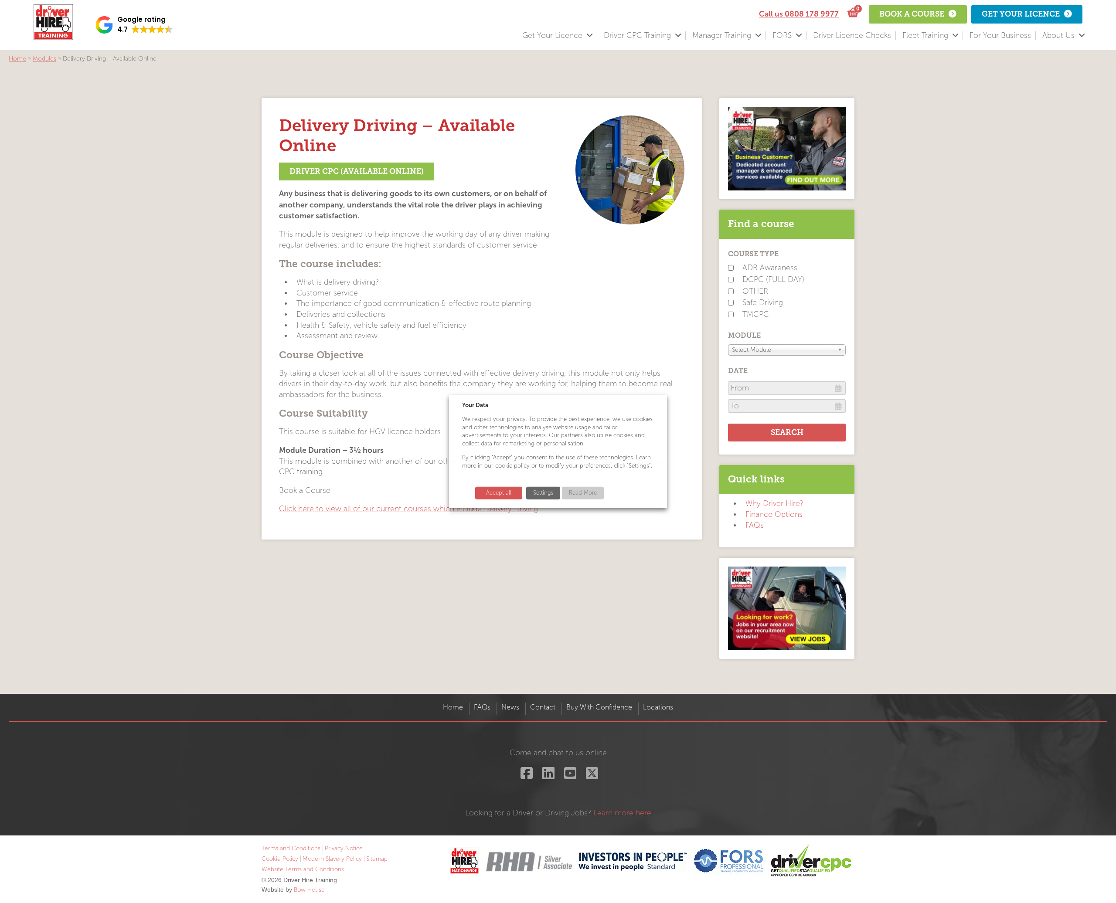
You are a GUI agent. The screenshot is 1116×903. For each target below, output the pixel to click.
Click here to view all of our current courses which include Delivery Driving (408, 509)
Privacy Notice (344, 848)
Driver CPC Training (637, 35)
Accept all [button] (498, 493)
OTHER (755, 291)
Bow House (309, 889)
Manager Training (721, 35)
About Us (1058, 35)
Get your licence (1021, 14)
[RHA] (529, 861)
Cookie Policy (280, 858)
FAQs (754, 525)
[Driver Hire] (464, 861)
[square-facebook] (525, 776)
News (510, 707)
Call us (799, 14)
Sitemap (377, 858)
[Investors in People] (633, 861)
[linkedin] (547, 776)
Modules (44, 58)
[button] (134, 25)
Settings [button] (543, 493)
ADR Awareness (769, 268)
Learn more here (622, 813)
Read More (583, 493)
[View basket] (851, 13)
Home (17, 58)
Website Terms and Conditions (303, 869)
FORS (782, 35)
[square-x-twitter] (591, 776)
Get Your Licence (552, 35)
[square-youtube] (569, 776)
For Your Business (1000, 35)
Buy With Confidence (599, 707)
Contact (542, 707)
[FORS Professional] (728, 861)
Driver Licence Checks (852, 35)
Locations (658, 707)
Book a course (911, 14)
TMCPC (755, 314)
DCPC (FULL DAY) (773, 279)
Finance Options (774, 514)
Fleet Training (925, 35)
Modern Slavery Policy (332, 858)
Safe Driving (762, 303)
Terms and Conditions (291, 848)
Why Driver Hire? (774, 503)
